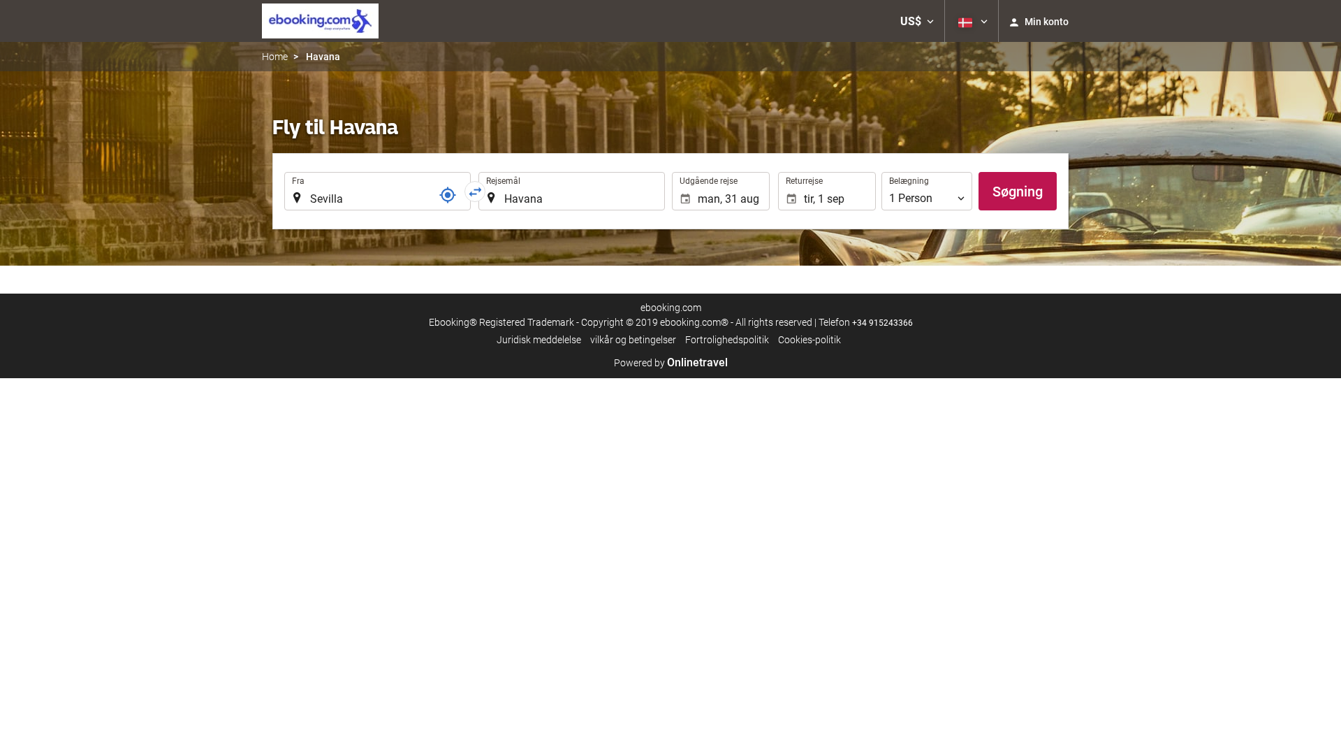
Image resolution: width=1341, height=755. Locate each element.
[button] (917, 21)
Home (275, 56)
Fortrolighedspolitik (727, 339)
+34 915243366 (882, 323)
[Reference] (448, 195)
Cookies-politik (809, 339)
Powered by (671, 362)
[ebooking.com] (320, 21)
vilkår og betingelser (633, 339)
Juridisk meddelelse (539, 339)
